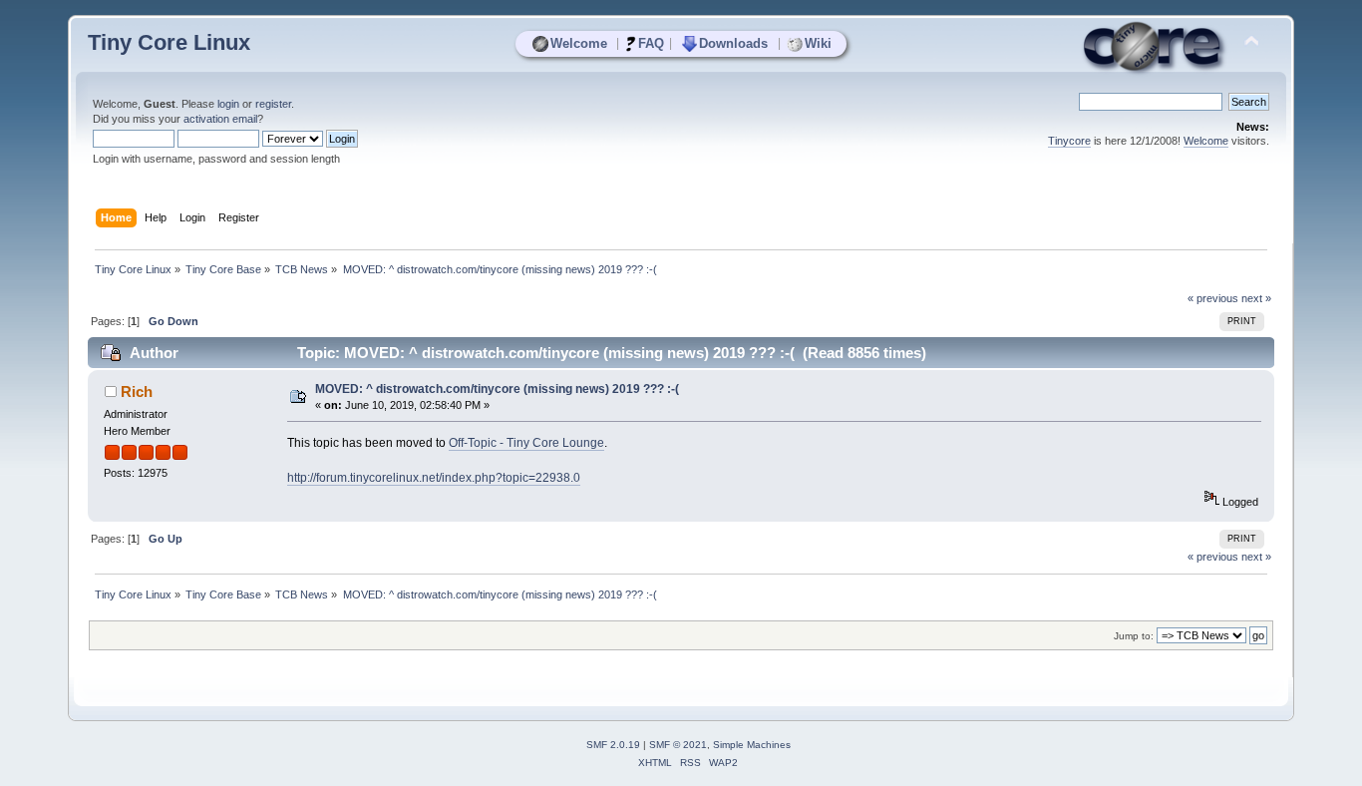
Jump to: (1134, 635)
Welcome (578, 43)
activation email (220, 119)
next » (1256, 298)
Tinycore (1069, 141)
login (228, 104)
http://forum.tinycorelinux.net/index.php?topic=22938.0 (433, 478)
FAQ (651, 43)
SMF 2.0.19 (613, 744)
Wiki (818, 43)
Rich (137, 391)
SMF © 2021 (678, 744)
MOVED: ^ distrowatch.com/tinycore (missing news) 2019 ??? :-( (497, 389)
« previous (1213, 298)
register (273, 104)
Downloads (733, 43)
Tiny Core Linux (169, 42)
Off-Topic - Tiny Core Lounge (526, 443)
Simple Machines (752, 744)
